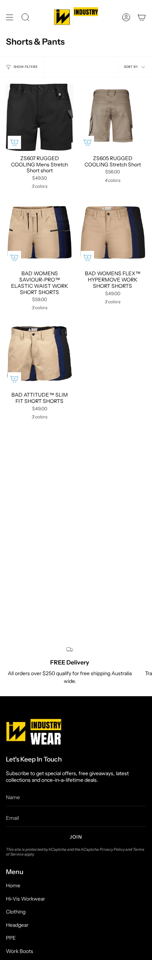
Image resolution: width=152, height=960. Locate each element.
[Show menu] (9, 17)
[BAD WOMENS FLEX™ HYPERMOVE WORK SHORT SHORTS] (112, 232)
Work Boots (19, 951)
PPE (11, 938)
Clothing (15, 911)
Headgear (17, 925)
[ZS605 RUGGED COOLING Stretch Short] (112, 117)
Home (13, 885)
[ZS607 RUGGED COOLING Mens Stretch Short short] (39, 117)
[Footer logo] (33, 732)
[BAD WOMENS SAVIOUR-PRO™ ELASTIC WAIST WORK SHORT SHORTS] (39, 232)
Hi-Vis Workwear (25, 898)
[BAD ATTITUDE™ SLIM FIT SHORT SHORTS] (39, 353)
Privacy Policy (112, 849)
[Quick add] (14, 142)
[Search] (25, 17)
